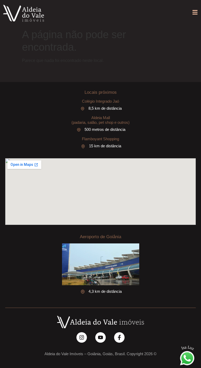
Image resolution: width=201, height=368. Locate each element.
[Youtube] (100, 337)
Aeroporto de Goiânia (100, 236)
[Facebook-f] (119, 337)
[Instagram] (81, 337)
